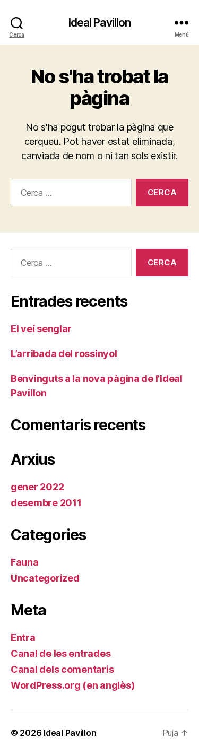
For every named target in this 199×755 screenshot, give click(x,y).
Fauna (25, 562)
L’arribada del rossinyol (64, 353)
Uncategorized (45, 578)
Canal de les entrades (60, 653)
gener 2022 (37, 486)
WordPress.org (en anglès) (72, 685)
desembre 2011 (46, 502)
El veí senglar (41, 328)
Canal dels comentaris (62, 669)
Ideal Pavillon (99, 22)
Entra (23, 637)
